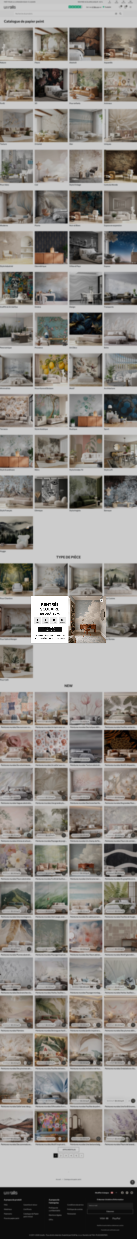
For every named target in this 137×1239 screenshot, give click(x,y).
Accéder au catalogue (49, 629)
